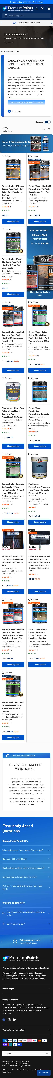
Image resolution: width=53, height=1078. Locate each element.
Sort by (5, 128)
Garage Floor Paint (13, 51)
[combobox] (26, 15)
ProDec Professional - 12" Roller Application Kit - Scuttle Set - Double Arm (39, 559)
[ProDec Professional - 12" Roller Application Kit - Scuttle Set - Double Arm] (39, 540)
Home (3, 51)
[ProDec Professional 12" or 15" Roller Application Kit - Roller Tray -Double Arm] (13, 540)
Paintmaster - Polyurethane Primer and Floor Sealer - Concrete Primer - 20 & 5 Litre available (39, 490)
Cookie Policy (16, 1070)
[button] (42, 8)
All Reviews (6, 1070)
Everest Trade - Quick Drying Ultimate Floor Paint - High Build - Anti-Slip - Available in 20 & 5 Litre (39, 338)
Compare (39, 122)
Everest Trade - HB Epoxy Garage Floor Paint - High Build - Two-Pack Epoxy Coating (13, 190)
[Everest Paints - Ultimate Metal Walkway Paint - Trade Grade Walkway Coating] (13, 686)
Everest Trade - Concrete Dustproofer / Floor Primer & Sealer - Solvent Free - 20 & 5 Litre (13, 488)
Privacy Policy (6, 1072)
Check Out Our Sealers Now (40, 293)
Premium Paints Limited (21, 1061)
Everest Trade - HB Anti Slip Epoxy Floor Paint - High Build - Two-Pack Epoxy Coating (12, 263)
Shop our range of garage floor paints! (26, 102)
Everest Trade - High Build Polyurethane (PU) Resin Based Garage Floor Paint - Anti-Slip (39, 190)
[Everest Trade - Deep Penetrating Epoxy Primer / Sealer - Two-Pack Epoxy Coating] (39, 613)
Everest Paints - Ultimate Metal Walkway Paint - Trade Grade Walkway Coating (13, 706)
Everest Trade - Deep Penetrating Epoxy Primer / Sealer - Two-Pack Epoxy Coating (38, 633)
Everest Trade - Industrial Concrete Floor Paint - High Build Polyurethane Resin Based (13, 336)
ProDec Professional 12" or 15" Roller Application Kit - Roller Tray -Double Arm (12, 560)
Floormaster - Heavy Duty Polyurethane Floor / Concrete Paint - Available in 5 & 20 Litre (13, 412)
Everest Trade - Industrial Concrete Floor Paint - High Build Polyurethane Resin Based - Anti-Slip (13, 633)
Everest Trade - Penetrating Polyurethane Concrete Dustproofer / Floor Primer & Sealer (38, 414)
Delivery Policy (27, 1070)
